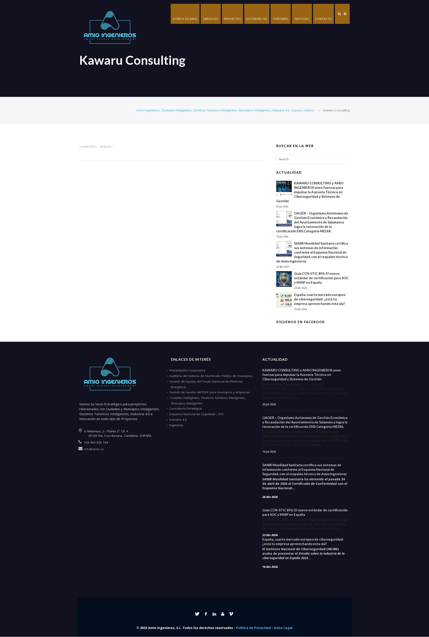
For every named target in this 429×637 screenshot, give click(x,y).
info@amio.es (94, 449)
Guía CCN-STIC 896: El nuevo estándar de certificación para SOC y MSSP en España (321, 277)
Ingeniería (176, 425)
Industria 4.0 (178, 420)
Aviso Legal (283, 628)
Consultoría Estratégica (185, 408)
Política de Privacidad (253, 628)
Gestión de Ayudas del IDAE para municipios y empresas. (209, 392)
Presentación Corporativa (187, 370)
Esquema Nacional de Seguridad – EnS (196, 414)
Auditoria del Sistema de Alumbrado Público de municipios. (211, 376)
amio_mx (105, 146)
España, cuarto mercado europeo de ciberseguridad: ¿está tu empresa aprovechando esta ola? (319, 299)
